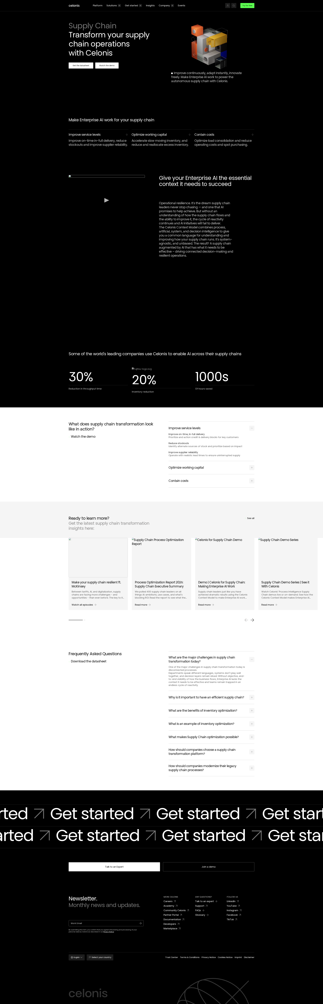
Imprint (169, 1001)
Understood (260, 998)
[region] (161, 998)
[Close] (319, 998)
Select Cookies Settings (239, 998)
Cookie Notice (159, 1001)
